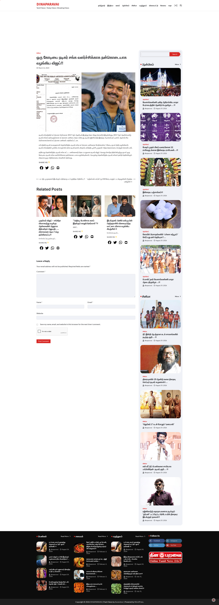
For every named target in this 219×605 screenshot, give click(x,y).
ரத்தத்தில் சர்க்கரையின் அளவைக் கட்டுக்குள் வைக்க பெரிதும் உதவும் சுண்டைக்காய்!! (134, 586)
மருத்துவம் (143, 5)
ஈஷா (170, 5)
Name (39, 302)
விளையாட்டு (153, 5)
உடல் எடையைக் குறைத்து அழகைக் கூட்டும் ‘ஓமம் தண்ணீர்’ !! (57, 544)
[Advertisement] (109, 28)
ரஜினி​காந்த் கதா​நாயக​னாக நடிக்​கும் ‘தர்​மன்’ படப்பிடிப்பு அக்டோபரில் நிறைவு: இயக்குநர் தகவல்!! (160, 514)
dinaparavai (148, 108)
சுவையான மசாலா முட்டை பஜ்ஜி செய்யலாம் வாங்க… (96, 560)
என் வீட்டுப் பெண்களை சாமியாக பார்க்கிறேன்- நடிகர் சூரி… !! (157, 468)
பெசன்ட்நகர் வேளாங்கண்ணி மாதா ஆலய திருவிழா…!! (158, 281)
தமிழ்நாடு (101, 5)
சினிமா (134, 5)
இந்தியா (110, 5)
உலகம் (118, 5)
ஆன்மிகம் (125, 5)
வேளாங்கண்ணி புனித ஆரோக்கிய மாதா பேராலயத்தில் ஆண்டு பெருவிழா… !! (160, 103)
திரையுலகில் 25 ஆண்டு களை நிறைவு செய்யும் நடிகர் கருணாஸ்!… (159, 380)
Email (90, 302)
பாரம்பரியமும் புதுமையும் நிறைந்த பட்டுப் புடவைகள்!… (59, 570)
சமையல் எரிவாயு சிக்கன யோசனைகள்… (94, 572)
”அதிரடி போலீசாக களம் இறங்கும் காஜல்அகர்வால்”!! (85, 222)
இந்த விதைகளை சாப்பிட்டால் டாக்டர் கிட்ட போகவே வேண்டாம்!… (133, 559)
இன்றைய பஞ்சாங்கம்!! (153, 192)
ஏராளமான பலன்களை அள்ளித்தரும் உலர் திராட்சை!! (133, 572)
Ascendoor (119, 602)
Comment (40, 271)
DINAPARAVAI (47, 4)
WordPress (138, 602)
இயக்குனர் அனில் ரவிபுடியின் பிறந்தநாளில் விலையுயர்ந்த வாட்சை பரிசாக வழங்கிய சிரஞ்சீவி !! (119, 224)
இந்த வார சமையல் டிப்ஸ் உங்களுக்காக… (94, 585)
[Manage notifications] (213, 600)
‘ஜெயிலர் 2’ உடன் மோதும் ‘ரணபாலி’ (158, 424)
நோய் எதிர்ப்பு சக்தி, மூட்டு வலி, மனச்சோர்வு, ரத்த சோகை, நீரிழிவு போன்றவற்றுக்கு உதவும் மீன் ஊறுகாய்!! (96, 545)
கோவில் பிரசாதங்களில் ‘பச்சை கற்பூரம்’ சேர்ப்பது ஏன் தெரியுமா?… (160, 236)
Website (39, 313)
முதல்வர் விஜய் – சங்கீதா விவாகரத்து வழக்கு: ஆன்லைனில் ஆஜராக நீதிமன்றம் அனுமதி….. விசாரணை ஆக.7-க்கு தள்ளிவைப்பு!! (50, 227)
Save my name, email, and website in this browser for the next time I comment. (70, 324)
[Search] (180, 5)
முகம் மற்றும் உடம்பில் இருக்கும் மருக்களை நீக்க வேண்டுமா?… (59, 558)
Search (174, 54)
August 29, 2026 (161, 108)
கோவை (163, 5)
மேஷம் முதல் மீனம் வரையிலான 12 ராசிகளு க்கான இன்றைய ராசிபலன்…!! (160, 148)
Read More (65, 536)
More (177, 64)
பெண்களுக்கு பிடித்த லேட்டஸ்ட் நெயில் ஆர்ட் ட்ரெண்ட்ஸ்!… (59, 583)
